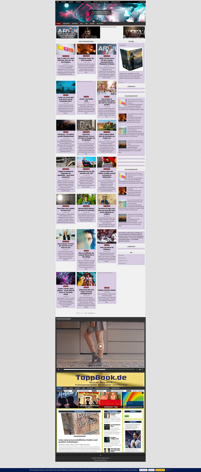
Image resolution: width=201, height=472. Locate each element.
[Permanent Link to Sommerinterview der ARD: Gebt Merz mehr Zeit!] (86, 167)
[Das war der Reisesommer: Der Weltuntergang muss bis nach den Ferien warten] (122, 137)
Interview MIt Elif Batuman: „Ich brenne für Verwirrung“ (86, 214)
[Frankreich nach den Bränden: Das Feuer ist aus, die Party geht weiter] (122, 151)
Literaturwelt (78, 2)
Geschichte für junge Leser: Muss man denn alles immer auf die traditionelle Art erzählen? (106, 216)
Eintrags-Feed (122, 261)
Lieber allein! (122, 50)
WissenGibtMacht (87, 2)
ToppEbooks (63, 2)
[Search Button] (101, 460)
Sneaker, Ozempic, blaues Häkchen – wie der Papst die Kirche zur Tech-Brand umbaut (65, 296)
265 (86, 318)
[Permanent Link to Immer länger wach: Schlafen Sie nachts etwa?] (65, 204)
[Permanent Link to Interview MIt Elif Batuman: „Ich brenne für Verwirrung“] (86, 204)
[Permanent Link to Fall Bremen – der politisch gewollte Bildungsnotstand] (65, 130)
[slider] (99, 374)
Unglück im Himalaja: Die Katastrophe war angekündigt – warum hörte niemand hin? (66, 179)
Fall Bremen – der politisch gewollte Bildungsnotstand (66, 140)
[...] (140, 83)
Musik (86, 23)
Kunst (81, 23)
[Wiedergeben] (58, 374)
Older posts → (91, 318)
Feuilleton (92, 23)
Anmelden (121, 258)
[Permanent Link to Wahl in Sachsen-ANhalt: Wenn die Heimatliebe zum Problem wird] (106, 130)
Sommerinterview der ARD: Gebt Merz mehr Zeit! (86, 177)
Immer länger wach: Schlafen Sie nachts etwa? (66, 214)
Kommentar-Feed (123, 264)
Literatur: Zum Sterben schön (89, 41)
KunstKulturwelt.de (100, 11)
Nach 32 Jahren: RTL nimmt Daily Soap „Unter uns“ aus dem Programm (65, 65)
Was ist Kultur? (100, 23)
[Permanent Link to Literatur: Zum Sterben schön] (86, 93)
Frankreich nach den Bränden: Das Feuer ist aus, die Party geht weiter (135, 146)
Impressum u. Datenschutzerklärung (101, 2)
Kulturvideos (75, 23)
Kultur (66, 100)
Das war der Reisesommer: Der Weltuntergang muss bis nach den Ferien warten (135, 131)
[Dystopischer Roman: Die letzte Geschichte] (122, 124)
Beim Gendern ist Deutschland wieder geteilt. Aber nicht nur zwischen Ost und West (112, 39)
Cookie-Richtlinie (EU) (115, 2)
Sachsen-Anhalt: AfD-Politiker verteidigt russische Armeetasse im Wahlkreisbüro (106, 179)
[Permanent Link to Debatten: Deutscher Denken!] (106, 284)
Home (58, 2)
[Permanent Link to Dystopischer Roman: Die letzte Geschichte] (86, 54)
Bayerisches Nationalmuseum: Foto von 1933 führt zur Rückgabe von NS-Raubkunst (86, 142)
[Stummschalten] (140, 374)
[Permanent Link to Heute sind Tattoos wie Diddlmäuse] (106, 241)
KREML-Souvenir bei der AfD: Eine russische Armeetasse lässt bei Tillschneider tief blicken (106, 66)
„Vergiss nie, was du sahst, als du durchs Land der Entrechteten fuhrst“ (67, 41)
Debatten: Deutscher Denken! (107, 295)
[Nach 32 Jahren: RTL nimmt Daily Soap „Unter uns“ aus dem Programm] (122, 110)
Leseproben (70, 2)
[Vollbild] (142, 374)
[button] (100, 351)
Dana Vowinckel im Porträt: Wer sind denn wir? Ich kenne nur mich (66, 251)
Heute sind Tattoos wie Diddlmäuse (107, 253)
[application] (100, 351)
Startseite (59, 23)
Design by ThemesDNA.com (100, 465)
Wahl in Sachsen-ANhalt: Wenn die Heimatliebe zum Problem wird (107, 141)
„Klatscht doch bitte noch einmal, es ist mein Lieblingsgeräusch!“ (86, 296)
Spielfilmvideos (66, 23)
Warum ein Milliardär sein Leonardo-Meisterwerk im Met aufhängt (86, 260)
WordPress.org (122, 266)
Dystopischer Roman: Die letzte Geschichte (86, 64)
